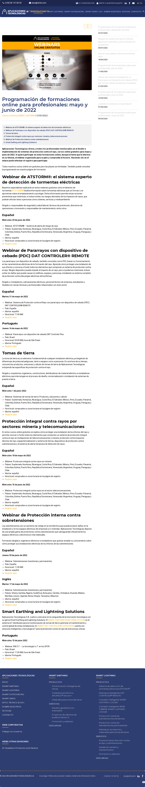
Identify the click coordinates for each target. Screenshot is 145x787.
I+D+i (101, 11)
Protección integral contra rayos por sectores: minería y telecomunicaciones (36, 136)
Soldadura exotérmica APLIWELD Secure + (62, 694)
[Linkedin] (125, 3)
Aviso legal (43, 776)
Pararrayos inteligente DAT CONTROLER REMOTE (111, 694)
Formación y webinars (62, 721)
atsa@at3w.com (39, 3)
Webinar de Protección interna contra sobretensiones (27, 139)
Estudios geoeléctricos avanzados (63, 709)
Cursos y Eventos (9, 115)
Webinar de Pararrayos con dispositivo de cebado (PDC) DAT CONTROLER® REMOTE (40, 130)
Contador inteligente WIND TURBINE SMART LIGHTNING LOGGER (112, 709)
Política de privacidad (56, 776)
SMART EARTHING (38, 11)
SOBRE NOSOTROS (112, 11)
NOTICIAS (126, 11)
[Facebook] (129, 3)
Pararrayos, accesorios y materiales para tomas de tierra (114, 730)
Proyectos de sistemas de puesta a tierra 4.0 (64, 716)
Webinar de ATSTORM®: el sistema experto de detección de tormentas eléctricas (38, 127)
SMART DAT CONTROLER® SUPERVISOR (55, 626)
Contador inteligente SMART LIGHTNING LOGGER (112, 701)
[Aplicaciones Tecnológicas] (25, 11)
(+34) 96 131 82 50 (13, 3)
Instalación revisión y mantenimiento (109, 748)
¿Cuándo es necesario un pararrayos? (115, 104)
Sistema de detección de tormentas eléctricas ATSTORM (114, 687)
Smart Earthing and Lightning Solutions (21, 142)
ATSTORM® (17, 190)
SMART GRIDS (91, 11)
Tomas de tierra (12, 133)
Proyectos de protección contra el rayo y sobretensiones (114, 741)
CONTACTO (136, 11)
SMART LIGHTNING (55, 11)
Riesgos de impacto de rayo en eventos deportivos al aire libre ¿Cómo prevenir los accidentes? (116, 42)
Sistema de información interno (83, 776)
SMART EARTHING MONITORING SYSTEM (66, 620)
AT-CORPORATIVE (86, 3)
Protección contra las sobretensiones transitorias (112, 717)
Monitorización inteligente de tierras (66, 687)
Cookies (68, 776)
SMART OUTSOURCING (74, 11)
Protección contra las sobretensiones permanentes (113, 724)
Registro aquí (11, 244)
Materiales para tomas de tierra (67, 700)
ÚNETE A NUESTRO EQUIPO (110, 3)
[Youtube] (133, 3)
